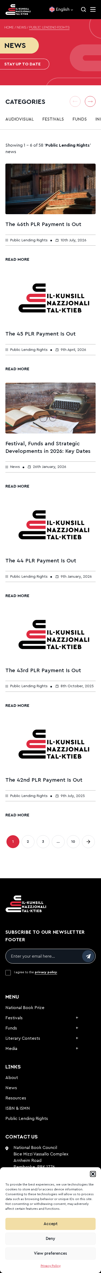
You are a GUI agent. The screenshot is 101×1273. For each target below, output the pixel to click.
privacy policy (46, 972)
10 (75, 843)
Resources (15, 1098)
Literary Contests (22, 1038)
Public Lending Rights (26, 1118)
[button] (93, 1174)
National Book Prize (24, 1008)
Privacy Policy (51, 1265)
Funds (79, 119)
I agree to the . (36, 972)
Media (11, 1048)
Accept (51, 1224)
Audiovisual (19, 119)
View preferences (50, 1253)
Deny (50, 1239)
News (21, 27)
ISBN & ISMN (17, 1108)
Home (9, 27)
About (11, 1077)
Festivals (53, 119)
